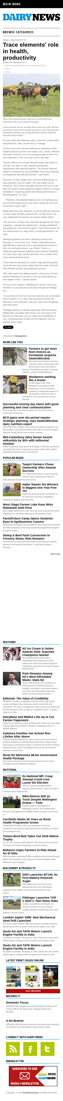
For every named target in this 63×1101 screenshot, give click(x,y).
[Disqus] (31, 597)
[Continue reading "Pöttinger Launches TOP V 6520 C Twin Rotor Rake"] (12, 902)
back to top (55, 554)
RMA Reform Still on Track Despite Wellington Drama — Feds (39, 799)
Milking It (13, 996)
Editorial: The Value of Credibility (25, 698)
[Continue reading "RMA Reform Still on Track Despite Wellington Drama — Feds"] (12, 801)
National (10, 769)
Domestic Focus (17, 1002)
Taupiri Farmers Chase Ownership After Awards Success (39, 467)
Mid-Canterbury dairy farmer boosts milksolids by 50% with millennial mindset (27, 440)
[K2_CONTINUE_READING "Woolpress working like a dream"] (15, 393)
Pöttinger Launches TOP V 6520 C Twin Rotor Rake (40, 899)
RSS (13, 1049)
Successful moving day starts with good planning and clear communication (30, 406)
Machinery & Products (19, 868)
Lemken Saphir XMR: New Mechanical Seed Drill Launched (29, 919)
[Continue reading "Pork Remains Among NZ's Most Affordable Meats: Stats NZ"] (12, 678)
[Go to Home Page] (31, 20)
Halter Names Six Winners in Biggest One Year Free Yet (40, 488)
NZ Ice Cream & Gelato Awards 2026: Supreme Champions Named (38, 652)
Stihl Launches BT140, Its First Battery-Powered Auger (40, 878)
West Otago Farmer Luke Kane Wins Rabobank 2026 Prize (28, 506)
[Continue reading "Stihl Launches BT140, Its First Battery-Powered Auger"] (12, 879)
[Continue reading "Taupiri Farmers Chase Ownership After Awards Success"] (12, 469)
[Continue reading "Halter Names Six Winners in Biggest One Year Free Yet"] (12, 489)
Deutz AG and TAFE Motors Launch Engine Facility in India (27, 933)
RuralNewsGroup (30, 1093)
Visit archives (33, 991)
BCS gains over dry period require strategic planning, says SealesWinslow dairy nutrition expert (30, 421)
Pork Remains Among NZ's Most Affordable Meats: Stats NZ (37, 677)
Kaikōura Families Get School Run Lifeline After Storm (26, 735)
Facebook (30, 1049)
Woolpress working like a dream (42, 378)
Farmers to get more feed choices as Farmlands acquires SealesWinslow (43, 353)
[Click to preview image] (31, 116)
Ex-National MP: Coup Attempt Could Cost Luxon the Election (37, 779)
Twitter (47, 1049)
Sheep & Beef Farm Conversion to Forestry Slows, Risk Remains (26, 537)
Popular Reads (13, 458)
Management (21, 336)
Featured (9, 642)
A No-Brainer (15, 1020)
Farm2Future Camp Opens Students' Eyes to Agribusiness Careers (28, 520)
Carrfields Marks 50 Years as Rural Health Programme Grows (27, 821)
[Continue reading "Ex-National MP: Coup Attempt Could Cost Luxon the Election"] (12, 781)
